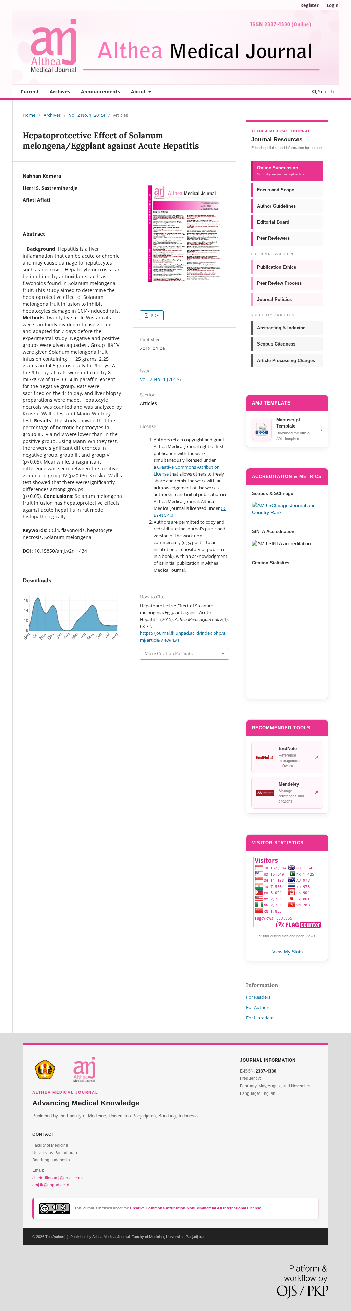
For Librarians (260, 1018)
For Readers (258, 997)
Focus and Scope (275, 189)
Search (325, 91)
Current (30, 91)
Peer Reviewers (273, 238)
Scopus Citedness (276, 344)
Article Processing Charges (286, 360)
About (139, 91)
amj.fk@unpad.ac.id (50, 1185)
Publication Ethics (276, 267)
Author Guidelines (276, 206)
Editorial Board (273, 222)
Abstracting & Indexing (281, 327)
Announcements (100, 91)
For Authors (258, 1007)
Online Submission (281, 170)
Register (309, 5)
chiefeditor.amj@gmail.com (57, 1177)
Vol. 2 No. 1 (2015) (87, 115)
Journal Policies (274, 299)
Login (333, 5)
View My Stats (287, 952)
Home (29, 115)
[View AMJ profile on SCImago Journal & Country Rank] (287, 509)
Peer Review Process (279, 283)
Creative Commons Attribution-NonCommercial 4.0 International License (196, 1208)
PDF (154, 315)
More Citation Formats (169, 653)
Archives (60, 91)
